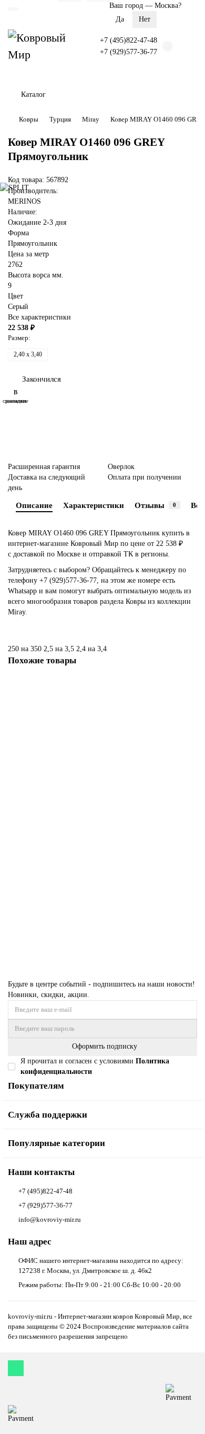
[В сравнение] (189, 708)
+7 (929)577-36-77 (128, 52)
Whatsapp (23, 591)
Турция (60, 119)
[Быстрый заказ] (187, 930)
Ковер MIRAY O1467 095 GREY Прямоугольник (82, 849)
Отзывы (155, 505)
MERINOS (24, 201)
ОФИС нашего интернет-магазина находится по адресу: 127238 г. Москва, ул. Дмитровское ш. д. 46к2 (100, 1265)
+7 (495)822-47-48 (128, 40)
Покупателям (36, 1086)
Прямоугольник (32, 243)
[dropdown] (13, 9)
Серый (18, 307)
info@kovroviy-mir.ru (49, 1219)
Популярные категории (56, 1143)
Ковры (28, 119)
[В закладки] (189, 688)
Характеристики (93, 505)
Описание (34, 505)
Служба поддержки (47, 1115)
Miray (90, 119)
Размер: (19, 338)
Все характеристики (39, 317)
